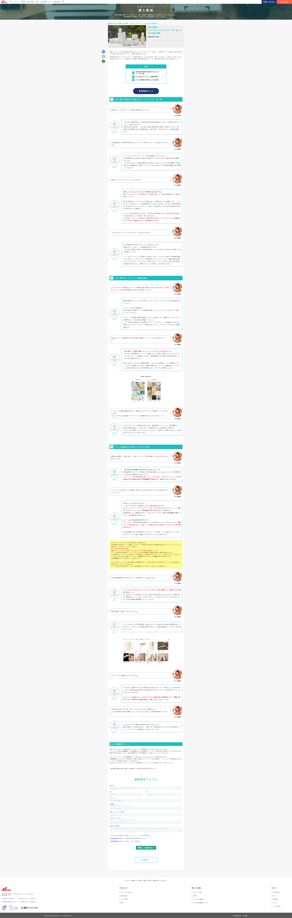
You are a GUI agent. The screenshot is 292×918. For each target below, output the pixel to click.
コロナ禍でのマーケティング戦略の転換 (147, 76)
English (33, 898)
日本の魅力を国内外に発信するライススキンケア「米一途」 (147, 72)
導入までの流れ (30, 1)
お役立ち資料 (57, 1)
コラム (63, 1)
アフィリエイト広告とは (127, 892)
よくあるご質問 (43, 1)
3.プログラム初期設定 (198, 899)
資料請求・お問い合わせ (269, 2)
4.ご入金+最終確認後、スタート (201, 902)
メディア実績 (124, 899)
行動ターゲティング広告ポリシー (29, 901)
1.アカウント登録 (197, 892)
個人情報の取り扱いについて (10, 901)
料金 (37, 1)
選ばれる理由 (124, 895)
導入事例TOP (145, 860)
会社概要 (245, 915)
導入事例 (23, 1)
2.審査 (194, 895)
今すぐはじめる (284, 2)
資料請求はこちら (147, 91)
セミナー (50, 1)
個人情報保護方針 (237, 915)
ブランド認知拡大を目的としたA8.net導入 (147, 79)
